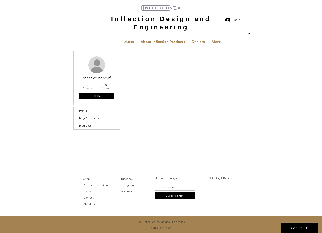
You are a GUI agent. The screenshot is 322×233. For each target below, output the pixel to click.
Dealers (88, 191)
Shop (86, 178)
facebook (127, 178)
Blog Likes (85, 125)
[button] (249, 33)
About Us (89, 204)
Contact (88, 197)
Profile (83, 110)
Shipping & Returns (221, 178)
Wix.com (167, 227)
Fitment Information (95, 185)
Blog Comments (89, 118)
